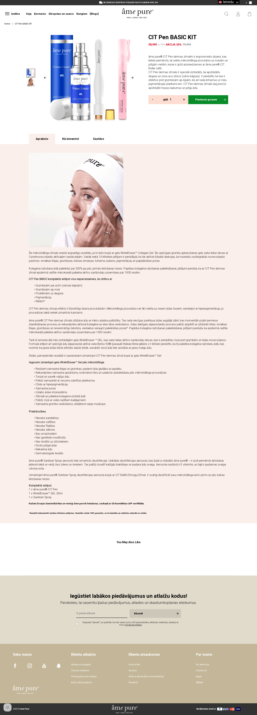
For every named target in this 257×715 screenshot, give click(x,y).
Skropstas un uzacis (61, 13)
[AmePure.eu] (138, 22)
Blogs (199, 676)
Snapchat (58, 666)
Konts (238, 14)
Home (7, 24)
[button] (229, 2)
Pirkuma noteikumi (80, 670)
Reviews (133, 670)
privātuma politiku (133, 625)
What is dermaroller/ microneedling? (146, 676)
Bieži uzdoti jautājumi (81, 682)
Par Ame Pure (202, 664)
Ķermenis (40, 13)
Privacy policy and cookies (84, 676)
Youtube (44, 666)
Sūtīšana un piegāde (81, 664)
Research (133, 682)
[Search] (226, 14)
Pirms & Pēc (134, 664)
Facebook (15, 666)
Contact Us (201, 670)
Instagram (29, 666)
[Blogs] (94, 13)
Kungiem (81, 13)
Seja (28, 13)
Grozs (249, 14)
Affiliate (199, 682)
